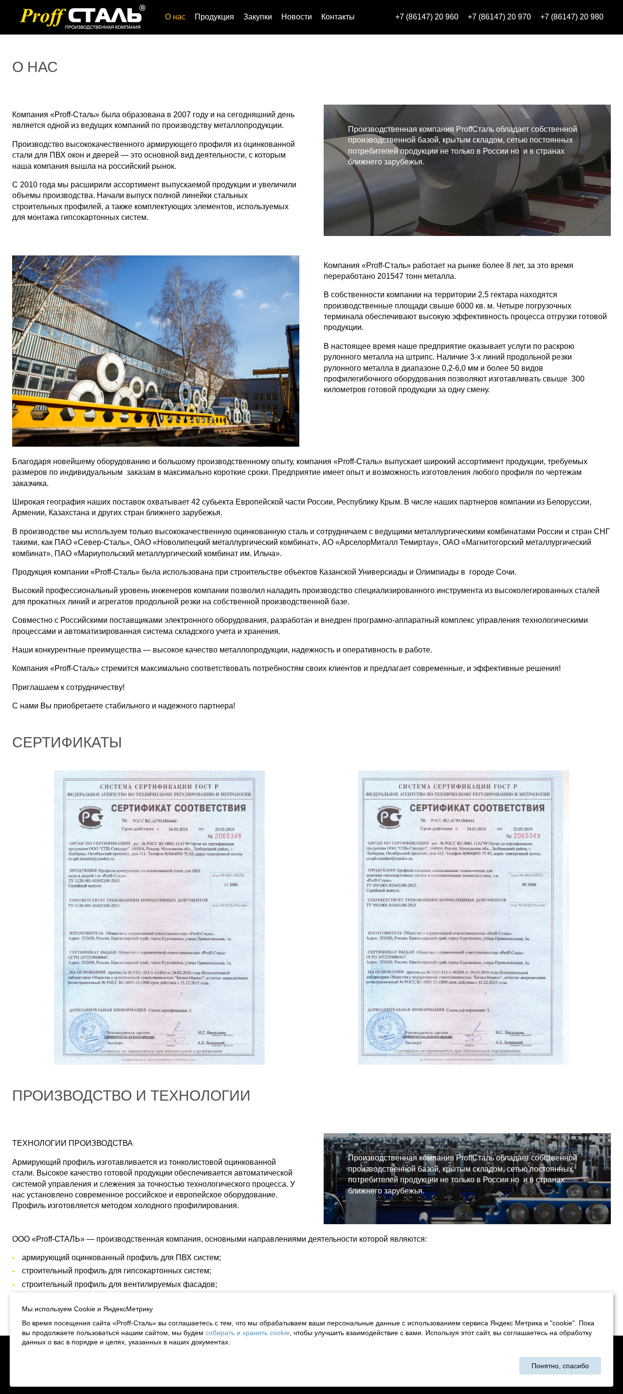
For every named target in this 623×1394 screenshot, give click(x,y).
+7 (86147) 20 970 (499, 17)
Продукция (214, 17)
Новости (296, 17)
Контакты (338, 17)
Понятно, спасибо (560, 1366)
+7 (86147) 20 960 (426, 17)
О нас (175, 17)
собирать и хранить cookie (247, 1333)
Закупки (257, 17)
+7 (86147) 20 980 (572, 17)
